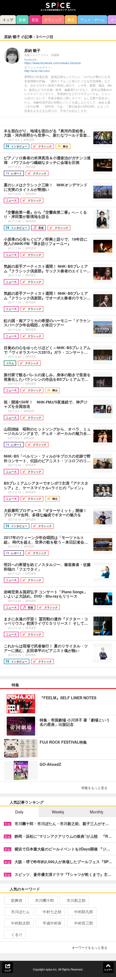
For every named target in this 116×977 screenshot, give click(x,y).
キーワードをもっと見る (89, 947)
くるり (16, 934)
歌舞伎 (16, 900)
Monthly (96, 811)
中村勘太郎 (20, 923)
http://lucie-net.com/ (37, 70)
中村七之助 (52, 911)
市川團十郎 (44, 900)
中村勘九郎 (83, 911)
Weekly (58, 811)
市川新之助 (76, 900)
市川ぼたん (20, 911)
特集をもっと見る (94, 787)
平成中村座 (52, 923)
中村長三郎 (83, 923)
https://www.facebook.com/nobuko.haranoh (52, 63)
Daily (19, 811)
